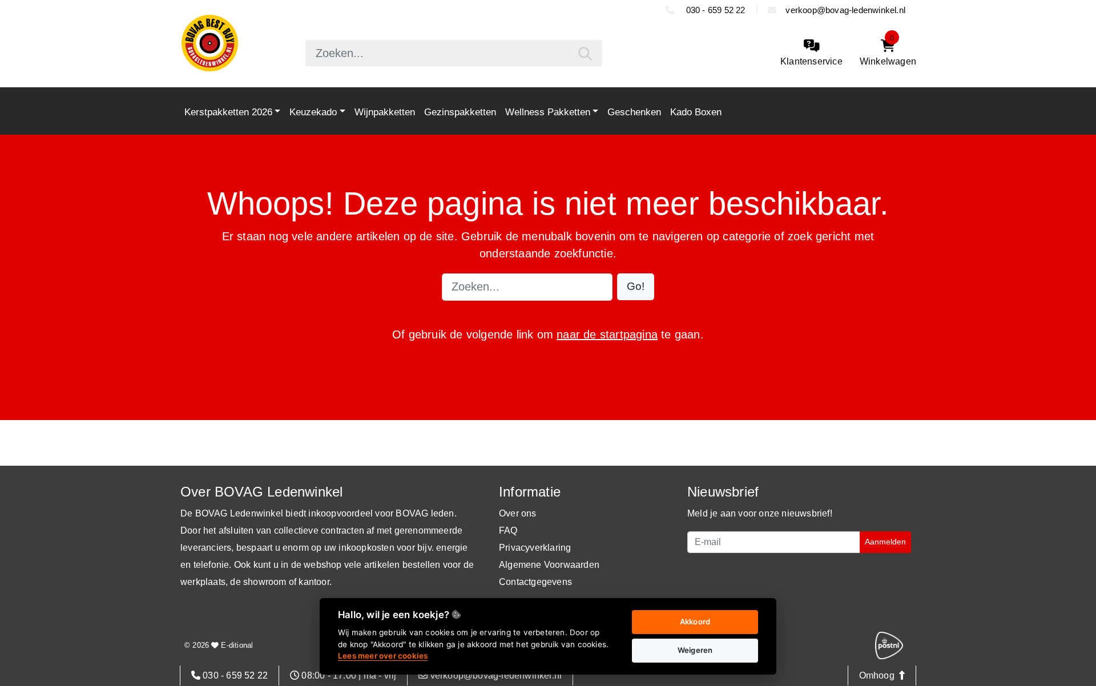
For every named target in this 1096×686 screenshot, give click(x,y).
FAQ (508, 530)
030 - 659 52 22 (714, 10)
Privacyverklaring (535, 547)
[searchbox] (453, 53)
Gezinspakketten (460, 112)
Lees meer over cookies (383, 655)
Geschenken (634, 112)
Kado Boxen (696, 112)
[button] (635, 286)
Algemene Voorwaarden (549, 565)
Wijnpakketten (384, 112)
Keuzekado (313, 112)
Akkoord (695, 621)
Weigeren (695, 650)
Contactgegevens (535, 582)
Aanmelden (885, 541)
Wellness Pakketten (547, 112)
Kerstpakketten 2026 (228, 112)
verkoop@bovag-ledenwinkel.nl (845, 10)
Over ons (518, 513)
